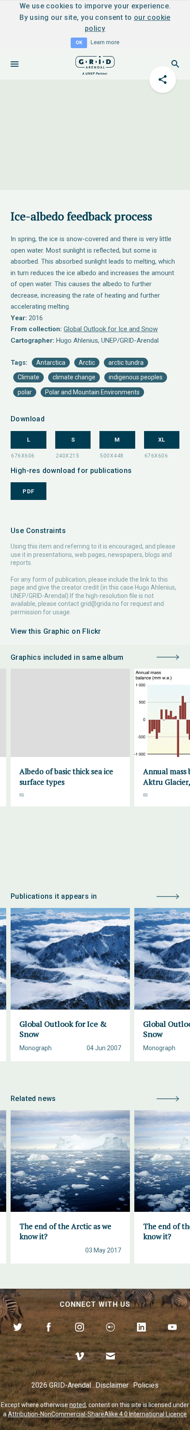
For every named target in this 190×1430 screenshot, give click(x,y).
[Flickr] (110, 1337)
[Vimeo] (79, 1366)
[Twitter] (17, 1337)
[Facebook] (48, 1337)
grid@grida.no (99, 603)
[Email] (110, 1366)
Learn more (105, 42)
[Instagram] (79, 1337)
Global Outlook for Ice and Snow (111, 329)
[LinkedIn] (141, 1337)
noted (77, 1404)
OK (79, 42)
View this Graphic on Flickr (56, 631)
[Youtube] (172, 1337)
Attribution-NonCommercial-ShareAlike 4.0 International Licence (97, 1414)
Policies (146, 1385)
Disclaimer (112, 1385)
